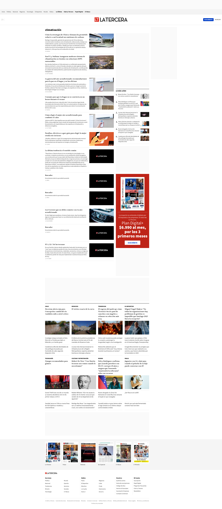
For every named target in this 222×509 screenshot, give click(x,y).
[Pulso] (70, 463)
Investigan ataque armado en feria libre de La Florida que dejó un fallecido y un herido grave (56, 340)
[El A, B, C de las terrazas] (101, 250)
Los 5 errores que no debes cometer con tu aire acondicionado (63, 211)
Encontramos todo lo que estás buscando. (57, 230)
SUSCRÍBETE (132, 243)
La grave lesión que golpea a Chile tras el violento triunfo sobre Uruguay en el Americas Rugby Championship (137, 340)
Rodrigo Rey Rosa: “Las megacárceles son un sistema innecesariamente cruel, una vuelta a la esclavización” (84, 405)
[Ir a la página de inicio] (111, 19)
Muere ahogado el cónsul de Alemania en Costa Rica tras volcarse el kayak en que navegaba (128, 130)
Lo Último (59, 12)
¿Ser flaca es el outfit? (132, 393)
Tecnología (30, 12)
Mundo (46, 12)
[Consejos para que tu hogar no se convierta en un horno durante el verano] (101, 103)
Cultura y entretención (80, 358)
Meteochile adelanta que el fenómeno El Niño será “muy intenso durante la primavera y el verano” (110, 349)
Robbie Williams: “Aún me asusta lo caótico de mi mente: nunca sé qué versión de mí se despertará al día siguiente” (83, 396)
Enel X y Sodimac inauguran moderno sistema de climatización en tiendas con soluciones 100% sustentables (65, 59)
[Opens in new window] (88, 463)
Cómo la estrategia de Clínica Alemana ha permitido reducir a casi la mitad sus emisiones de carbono (66, 36)
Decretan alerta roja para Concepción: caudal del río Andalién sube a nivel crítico (56, 311)
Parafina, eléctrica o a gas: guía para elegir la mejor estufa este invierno (65, 134)
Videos (51, 12)
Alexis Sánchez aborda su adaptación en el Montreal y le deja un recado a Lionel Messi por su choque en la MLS (129, 123)
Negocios (22, 12)
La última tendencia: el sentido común (60, 150)
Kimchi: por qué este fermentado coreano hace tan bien (135, 404)
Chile (47, 306)
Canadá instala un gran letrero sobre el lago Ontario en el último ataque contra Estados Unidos (110, 405)
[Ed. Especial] (106, 463)
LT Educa (87, 12)
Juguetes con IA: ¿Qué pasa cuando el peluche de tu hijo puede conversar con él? (136, 363)
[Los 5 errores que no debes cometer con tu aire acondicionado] (101, 216)
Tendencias (102, 306)
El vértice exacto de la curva (83, 309)
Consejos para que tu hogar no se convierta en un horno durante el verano (65, 98)
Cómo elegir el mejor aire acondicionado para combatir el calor (63, 116)
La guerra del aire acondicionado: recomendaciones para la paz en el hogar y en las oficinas (66, 80)
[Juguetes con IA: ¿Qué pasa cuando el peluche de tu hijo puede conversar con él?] (137, 382)
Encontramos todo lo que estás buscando (57, 178)
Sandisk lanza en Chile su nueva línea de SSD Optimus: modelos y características (57, 405)
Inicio (3, 12)
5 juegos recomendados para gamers (56, 362)
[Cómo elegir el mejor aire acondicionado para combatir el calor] (101, 121)
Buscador (49, 175)
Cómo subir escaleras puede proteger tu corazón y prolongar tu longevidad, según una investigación (110, 340)
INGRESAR (218, 19)
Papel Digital (79, 12)
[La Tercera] (53, 463)
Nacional (15, 12)
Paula (127, 358)
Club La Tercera (68, 12)
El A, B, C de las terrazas (55, 244)
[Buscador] (101, 181)
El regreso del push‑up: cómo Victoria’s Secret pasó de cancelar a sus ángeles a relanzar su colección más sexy (110, 314)
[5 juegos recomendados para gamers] (57, 382)
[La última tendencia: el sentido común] (101, 156)
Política (9, 12)
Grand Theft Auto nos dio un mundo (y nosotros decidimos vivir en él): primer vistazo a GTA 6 (57, 395)
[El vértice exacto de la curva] (84, 328)
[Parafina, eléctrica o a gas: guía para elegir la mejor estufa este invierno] (101, 139)
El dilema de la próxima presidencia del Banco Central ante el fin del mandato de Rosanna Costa (83, 340)
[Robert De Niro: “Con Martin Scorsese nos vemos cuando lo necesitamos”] (144, 96)
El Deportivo (38, 12)
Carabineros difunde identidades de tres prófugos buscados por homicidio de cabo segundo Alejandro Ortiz (128, 139)
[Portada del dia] (132, 209)
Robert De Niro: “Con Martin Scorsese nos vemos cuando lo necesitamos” (128, 95)
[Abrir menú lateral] (3, 19)
